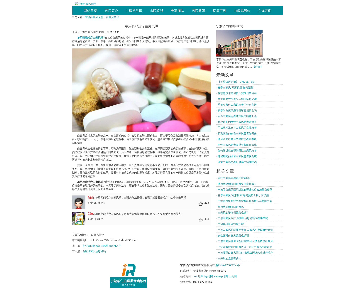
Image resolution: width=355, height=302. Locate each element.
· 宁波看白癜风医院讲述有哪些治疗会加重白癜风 (244, 189)
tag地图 (208, 276)
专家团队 (177, 10)
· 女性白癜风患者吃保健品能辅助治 (236, 116)
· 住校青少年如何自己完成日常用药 (236, 93)
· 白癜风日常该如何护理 (230, 224)
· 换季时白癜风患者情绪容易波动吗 (236, 110)
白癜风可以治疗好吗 (94, 251)
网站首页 (90, 10)
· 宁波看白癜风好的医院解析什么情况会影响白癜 (244, 201)
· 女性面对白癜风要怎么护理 (232, 235)
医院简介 (111, 10)
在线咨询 (264, 10)
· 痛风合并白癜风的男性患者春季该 (236, 139)
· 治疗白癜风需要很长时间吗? (233, 178)
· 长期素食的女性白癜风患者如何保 (236, 133)
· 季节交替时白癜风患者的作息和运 (236, 104)
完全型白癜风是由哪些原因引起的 (101, 245)
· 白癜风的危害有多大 (228, 258)
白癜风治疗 (97, 234)
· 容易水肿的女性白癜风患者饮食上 (236, 122)
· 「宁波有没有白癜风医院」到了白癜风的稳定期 (244, 247)
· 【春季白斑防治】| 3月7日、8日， (236, 81)
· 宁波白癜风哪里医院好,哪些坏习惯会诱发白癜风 (244, 241)
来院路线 (156, 10)
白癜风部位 (242, 10)
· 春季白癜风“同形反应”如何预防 (234, 87)
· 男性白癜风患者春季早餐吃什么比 (236, 144)
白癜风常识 (134, 10)
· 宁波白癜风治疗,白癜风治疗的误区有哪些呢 (242, 218)
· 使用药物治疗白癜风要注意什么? (236, 183)
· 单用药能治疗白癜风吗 (230, 206)
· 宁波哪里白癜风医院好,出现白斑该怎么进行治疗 (244, 252)
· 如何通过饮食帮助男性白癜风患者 (236, 150)
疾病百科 (219, 10)
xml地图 (198, 276)
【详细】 (258, 66)
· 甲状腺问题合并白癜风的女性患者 (236, 127)
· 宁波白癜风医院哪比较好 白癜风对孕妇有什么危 (244, 229)
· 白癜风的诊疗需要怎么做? (232, 212)
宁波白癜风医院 (94, 17)
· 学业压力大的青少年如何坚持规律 (236, 99)
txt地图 (233, 276)
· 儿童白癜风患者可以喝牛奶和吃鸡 (236, 162)
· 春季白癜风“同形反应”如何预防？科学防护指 (242, 195)
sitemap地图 (221, 276)
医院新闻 (198, 10)
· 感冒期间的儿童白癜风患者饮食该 (236, 156)
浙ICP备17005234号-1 (228, 265)
